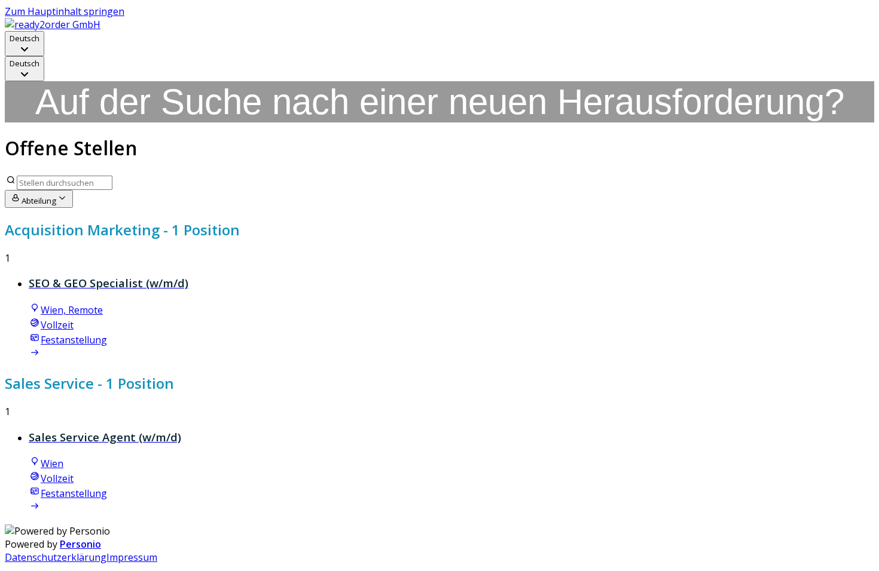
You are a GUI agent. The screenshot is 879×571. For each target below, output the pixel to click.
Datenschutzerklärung (55, 557)
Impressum (131, 557)
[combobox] (24, 43)
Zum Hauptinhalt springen (64, 11)
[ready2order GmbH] (52, 24)
